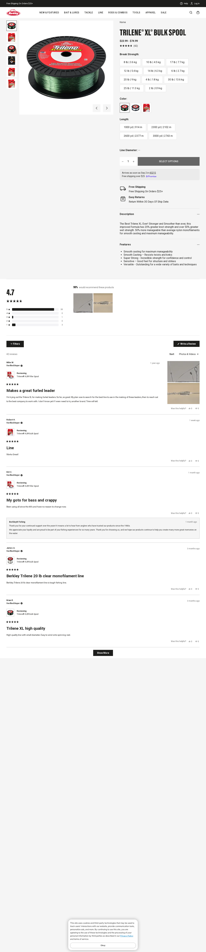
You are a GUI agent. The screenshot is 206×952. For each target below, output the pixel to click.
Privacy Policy (126, 936)
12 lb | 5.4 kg (131, 70)
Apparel (150, 12)
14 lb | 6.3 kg (155, 70)
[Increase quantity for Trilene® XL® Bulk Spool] (133, 161)
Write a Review (190, 344)
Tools (136, 12)
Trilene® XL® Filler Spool (28, 376)
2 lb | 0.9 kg (155, 88)
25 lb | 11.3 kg (132, 88)
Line (100, 12)
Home (123, 22)
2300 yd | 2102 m (161, 127)
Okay (103, 945)
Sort (172, 354)
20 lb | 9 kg (130, 79)
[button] (96, 108)
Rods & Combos (117, 12)
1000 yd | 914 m (133, 127)
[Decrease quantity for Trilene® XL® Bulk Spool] (122, 161)
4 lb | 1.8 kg (152, 79)
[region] (93, 303)
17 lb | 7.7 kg (177, 62)
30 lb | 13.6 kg (176, 79)
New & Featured (49, 12)
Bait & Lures (71, 12)
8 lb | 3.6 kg (130, 62)
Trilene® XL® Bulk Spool (27, 433)
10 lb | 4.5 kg (153, 62)
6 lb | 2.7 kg (177, 70)
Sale (164, 12)
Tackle (88, 12)
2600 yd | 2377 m (134, 135)
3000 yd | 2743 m (163, 135)
